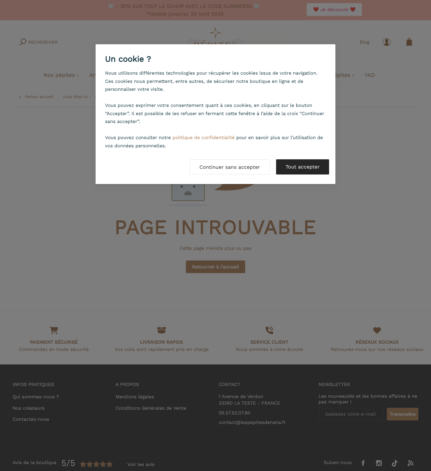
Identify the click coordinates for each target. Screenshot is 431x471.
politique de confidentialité (204, 137)
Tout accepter (303, 167)
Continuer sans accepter (229, 167)
